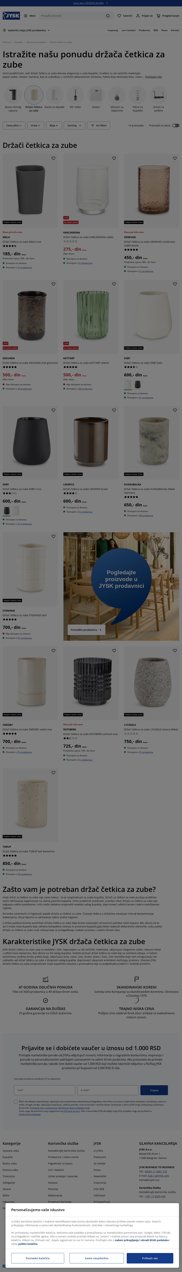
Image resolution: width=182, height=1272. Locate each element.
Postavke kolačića (38, 1258)
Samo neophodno (96, 1258)
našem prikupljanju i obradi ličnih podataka (142, 1240)
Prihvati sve (150, 1258)
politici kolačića (27, 1244)
